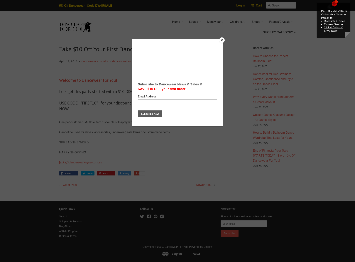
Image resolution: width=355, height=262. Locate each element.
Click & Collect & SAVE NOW (333, 29)
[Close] (222, 40)
